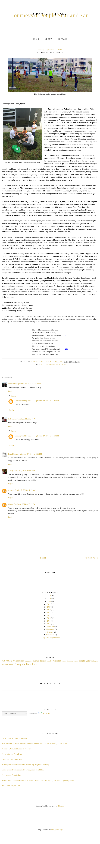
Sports (11, 664)
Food (49, 661)
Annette (11, 490)
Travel (29, 664)
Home (36, 39)
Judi (9, 419)
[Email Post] (65, 362)
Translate (46, 713)
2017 (49, 615)
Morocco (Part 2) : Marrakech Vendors (16, 748)
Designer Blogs (57, 829)
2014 (49, 623)
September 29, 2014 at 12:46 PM (24, 419)
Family (43, 660)
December (50, 626)
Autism (9, 660)
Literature (70, 661)
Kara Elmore (13, 454)
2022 (49, 601)
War (35, 664)
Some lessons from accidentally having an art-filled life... (23, 770)
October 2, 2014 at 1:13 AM (25, 490)
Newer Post (91, 558)
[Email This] (68, 362)
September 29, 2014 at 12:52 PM (47, 400)
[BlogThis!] (71, 362)
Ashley (10, 470)
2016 (49, 618)
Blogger (61, 806)
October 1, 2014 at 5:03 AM (24, 470)
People (82, 660)
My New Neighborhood (51, 637)
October (50, 632)
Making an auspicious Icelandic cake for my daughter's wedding (25, 764)
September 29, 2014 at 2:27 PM (30, 454)
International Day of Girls (11, 775)
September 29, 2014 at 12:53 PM (47, 436)
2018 (49, 612)
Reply (10, 391)
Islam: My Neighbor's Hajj (12, 759)
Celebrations (18, 660)
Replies (13, 396)
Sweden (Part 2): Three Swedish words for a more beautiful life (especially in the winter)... (36, 743)
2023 (49, 598)
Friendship (54, 365)
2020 (49, 607)
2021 (49, 604)
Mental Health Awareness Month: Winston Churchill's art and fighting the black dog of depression (38, 780)
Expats (44, 365)
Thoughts (19, 664)
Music (76, 661)
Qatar (88, 660)
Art (3, 660)
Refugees (94, 661)
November (50, 629)
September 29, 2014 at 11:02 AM (28, 383)
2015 (49, 621)
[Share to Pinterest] (78, 362)
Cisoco (10, 504)
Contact (62, 39)
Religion (5, 664)
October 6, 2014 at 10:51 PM (24, 504)
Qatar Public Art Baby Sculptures (14, 738)
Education (28, 661)
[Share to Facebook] (76, 362)
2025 (49, 595)
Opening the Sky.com (23, 400)
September (50, 634)
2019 (49, 609)
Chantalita (12, 383)
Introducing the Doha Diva (12, 754)
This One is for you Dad (11, 785)
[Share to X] (73, 362)
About (48, 39)
